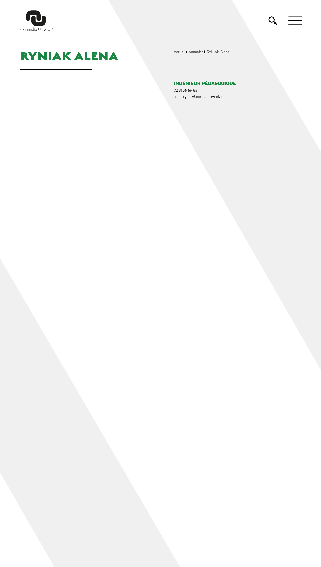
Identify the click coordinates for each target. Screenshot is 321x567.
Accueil (179, 52)
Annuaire (196, 52)
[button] (295, 20)
